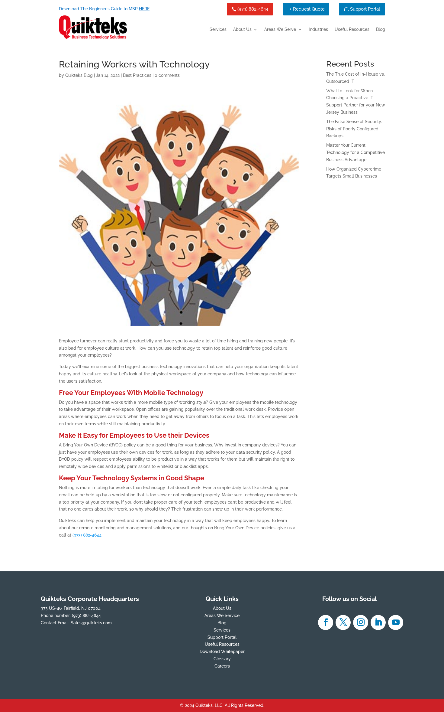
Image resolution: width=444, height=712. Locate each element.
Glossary (222, 658)
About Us (242, 29)
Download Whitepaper (222, 651)
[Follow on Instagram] (360, 622)
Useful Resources (352, 29)
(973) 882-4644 (252, 9)
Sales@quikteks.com (91, 622)
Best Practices (137, 75)
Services (218, 29)
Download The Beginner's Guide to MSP (104, 8)
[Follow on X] (343, 622)
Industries (318, 29)
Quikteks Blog (79, 75)
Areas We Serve (280, 29)
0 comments (167, 75)
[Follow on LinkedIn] (378, 622)
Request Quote (309, 9)
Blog (380, 29)
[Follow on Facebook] (325, 622)
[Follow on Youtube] (395, 622)
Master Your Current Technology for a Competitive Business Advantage (355, 152)
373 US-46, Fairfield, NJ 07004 (71, 608)
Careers (222, 666)
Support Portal (365, 9)
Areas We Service (222, 615)
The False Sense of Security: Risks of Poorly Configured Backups (354, 129)
